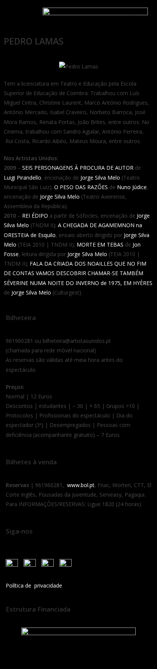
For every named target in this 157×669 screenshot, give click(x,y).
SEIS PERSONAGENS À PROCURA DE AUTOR (77, 167)
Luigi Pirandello (22, 177)
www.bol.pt (81, 485)
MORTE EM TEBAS (100, 244)
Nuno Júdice (132, 187)
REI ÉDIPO (35, 215)
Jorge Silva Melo (100, 177)
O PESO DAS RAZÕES (81, 187)
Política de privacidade (34, 585)
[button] (15, 16)
